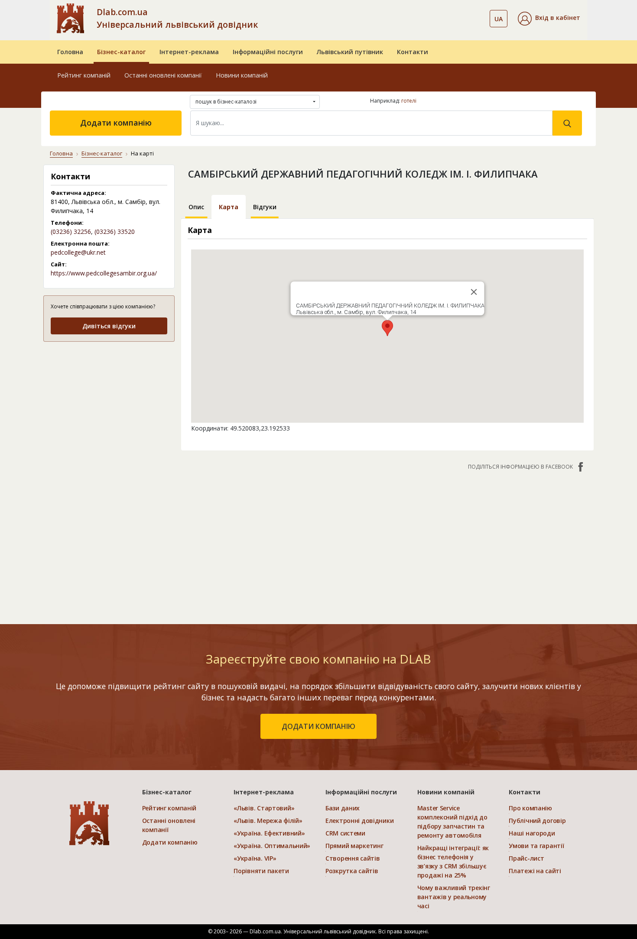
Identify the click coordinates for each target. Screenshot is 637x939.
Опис (196, 207)
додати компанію (318, 726)
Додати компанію (116, 122)
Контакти (412, 52)
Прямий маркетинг (354, 846)
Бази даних (342, 808)
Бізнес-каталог (121, 52)
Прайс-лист (526, 858)
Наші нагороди (532, 833)
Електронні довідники (359, 820)
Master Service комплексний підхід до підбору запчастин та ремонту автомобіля (452, 821)
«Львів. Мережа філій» (268, 820)
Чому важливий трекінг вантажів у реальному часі (453, 897)
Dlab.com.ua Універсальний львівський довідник (177, 18)
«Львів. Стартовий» (264, 808)
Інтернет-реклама (189, 52)
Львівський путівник (350, 52)
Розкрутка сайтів (351, 871)
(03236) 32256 (71, 231)
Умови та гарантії (536, 846)
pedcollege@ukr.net (78, 252)
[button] (549, 18)
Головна (70, 52)
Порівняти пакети (261, 871)
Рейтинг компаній (83, 75)
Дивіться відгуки (109, 326)
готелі (408, 100)
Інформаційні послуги (268, 52)
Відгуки (264, 207)
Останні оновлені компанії (163, 75)
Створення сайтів (352, 858)
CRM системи (345, 833)
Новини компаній (242, 75)
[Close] (473, 292)
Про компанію (530, 808)
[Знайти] (567, 123)
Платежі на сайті (535, 871)
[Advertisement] (109, 403)
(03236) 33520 (114, 231)
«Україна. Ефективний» (269, 833)
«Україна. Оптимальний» (272, 846)
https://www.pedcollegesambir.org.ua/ (104, 273)
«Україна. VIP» (255, 858)
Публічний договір (537, 820)
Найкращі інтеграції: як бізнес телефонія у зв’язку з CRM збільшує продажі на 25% (453, 861)
